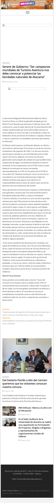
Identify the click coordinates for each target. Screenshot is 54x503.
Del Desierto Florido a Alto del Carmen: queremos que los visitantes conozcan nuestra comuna (24, 383)
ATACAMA (6, 62)
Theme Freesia (34, 491)
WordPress (44, 491)
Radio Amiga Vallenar (10, 490)
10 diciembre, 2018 (10, 82)
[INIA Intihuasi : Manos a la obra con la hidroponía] (9, 411)
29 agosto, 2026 (9, 391)
